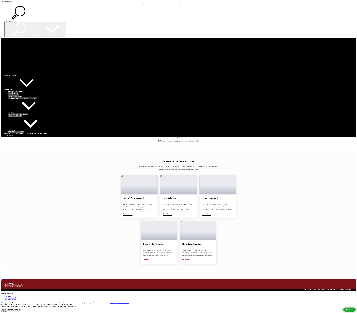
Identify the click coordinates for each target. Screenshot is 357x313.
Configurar (10, 309)
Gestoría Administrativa (15, 96)
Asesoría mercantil (13, 95)
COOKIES (3, 311)
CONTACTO (8, 135)
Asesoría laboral (13, 93)
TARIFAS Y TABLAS (15, 116)
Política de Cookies (10, 299)
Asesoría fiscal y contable (15, 91)
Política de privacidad (10, 298)
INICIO (6, 74)
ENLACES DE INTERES (16, 132)
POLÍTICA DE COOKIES (12, 286)
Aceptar (3, 309)
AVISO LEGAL (9, 283)
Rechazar (17, 309)
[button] (20, 19)
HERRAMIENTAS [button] (10, 130)
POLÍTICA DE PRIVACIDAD (13, 285)
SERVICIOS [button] (8, 90)
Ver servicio (127, 214)
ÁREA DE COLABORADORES (36, 133)
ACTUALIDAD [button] (9, 112)
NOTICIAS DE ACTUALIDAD (18, 114)
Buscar (6, 21)
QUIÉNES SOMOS (10, 75)
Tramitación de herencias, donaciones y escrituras (22, 98)
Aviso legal (7, 296)
